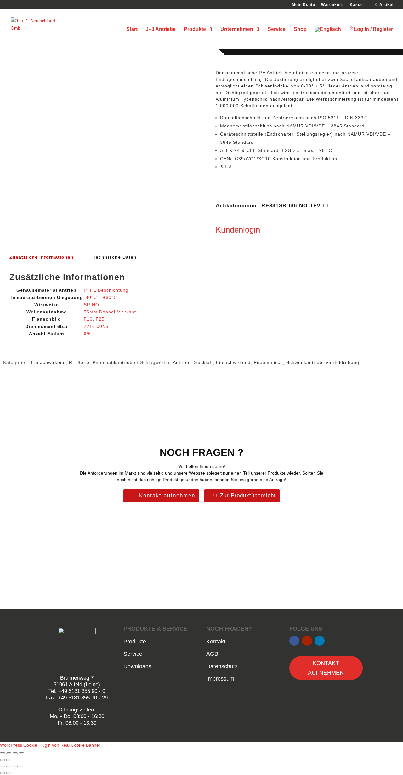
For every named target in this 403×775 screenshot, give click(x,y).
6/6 (87, 333)
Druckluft (202, 362)
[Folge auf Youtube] (307, 641)
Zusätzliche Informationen (41, 257)
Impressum (220, 679)
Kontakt (215, 641)
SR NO (91, 304)
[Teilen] (15, 753)
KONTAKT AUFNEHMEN (326, 668)
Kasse (356, 5)
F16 (88, 319)
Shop (300, 29)
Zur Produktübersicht (248, 495)
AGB (212, 654)
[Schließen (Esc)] (21, 753)
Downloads (137, 666)
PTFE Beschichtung (106, 290)
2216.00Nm (97, 326)
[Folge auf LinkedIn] (320, 641)
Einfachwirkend (48, 362)
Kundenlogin (238, 229)
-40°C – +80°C (100, 297)
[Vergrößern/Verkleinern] (2, 753)
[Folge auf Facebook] (294, 641)
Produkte (195, 29)
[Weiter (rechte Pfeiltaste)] (8, 760)
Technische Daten (115, 257)
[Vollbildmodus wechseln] (8, 753)
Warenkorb (332, 5)
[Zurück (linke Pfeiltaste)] (2, 760)
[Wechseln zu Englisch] (328, 38)
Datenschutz (222, 666)
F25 (100, 319)
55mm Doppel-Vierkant (110, 311)
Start (132, 29)
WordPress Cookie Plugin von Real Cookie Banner (50, 745)
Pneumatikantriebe (114, 362)
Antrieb (181, 362)
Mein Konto (303, 5)
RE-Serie (79, 362)
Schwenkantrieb (304, 362)
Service (277, 29)
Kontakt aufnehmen (167, 495)
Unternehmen (236, 29)
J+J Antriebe (161, 29)
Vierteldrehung (342, 362)
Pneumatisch (268, 362)
